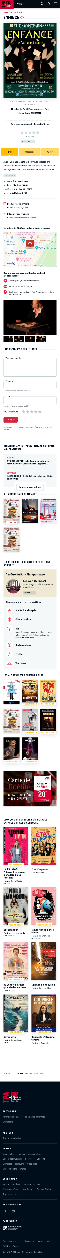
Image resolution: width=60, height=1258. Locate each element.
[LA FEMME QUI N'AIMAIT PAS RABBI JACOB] (48, 511)
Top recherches (10, 1194)
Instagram (13, 1210)
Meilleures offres (10, 1189)
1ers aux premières (11, 1184)
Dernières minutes (31, 1184)
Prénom (9, 381)
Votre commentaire (15, 358)
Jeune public (8, 1154)
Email (8, 396)
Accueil (7, 1073)
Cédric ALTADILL (21, 185)
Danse (23, 1168)
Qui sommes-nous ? (12, 1241)
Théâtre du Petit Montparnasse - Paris (30, 109)
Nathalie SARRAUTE (31, 113)
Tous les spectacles (12, 1138)
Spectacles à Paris (14, 12)
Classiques (32, 1163)
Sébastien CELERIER (22, 189)
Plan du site (29, 1241)
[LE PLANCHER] (30, 511)
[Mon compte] (48, 4)
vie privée (49, 427)
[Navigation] (55, 4)
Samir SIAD (23, 181)
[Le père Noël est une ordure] (11, 692)
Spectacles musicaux (12, 1158)
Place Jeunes (27, 1189)
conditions (28, 427)
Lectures (29, 1158)
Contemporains (17, 102)
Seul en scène (29, 105)
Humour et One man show (29, 1154)
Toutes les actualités (30, 487)
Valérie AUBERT (19, 193)
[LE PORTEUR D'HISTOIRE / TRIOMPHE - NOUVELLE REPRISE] (11, 539)
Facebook (5, 1210)
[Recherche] (42, 4)
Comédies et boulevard (13, 1163)
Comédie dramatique (38, 102)
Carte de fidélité (44, 1189)
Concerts (41, 1158)
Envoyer (11, 419)
